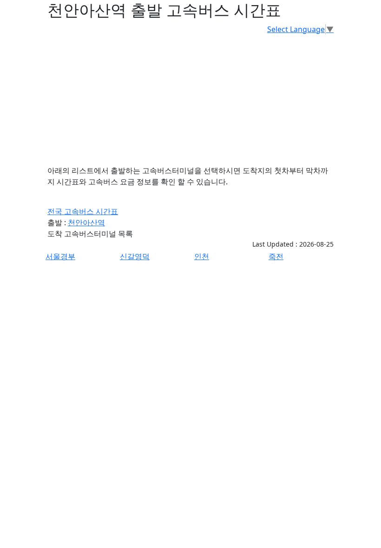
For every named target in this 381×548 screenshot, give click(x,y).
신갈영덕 (135, 256)
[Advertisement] (190, 100)
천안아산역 (86, 222)
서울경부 (60, 256)
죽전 (276, 256)
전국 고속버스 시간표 (82, 211)
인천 (201, 256)
